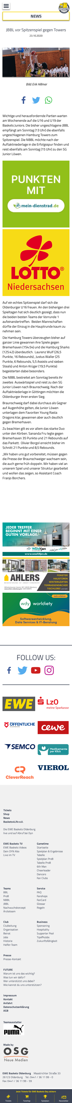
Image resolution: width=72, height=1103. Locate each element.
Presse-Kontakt (12, 959)
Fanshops (42, 896)
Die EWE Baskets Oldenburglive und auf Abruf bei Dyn (19, 831)
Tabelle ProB (44, 863)
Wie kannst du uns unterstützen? (22, 985)
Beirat (6, 933)
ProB (6, 896)
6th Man (42, 866)
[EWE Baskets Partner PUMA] (16, 1029)
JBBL (6, 904)
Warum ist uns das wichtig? (19, 973)
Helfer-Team (10, 945)
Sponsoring (43, 926)
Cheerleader (44, 870)
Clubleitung (9, 926)
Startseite (42, 847)
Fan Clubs (42, 878)
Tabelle (41, 855)
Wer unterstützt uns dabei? (19, 981)
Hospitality (43, 929)
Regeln (41, 908)
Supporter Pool (45, 933)
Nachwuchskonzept (14, 908)
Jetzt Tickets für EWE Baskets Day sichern (36, 1091)
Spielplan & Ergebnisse (50, 851)
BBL (5, 892)
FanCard (41, 900)
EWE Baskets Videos (14, 847)
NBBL (6, 900)
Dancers (41, 874)
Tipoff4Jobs (43, 937)
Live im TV (9, 855)
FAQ (39, 892)
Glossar (41, 904)
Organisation (10, 929)
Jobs (5, 937)
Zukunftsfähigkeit (47, 941)
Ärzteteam (9, 911)
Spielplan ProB (45, 859)
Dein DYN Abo (11, 851)
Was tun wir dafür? (14, 977)
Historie (7, 941)
